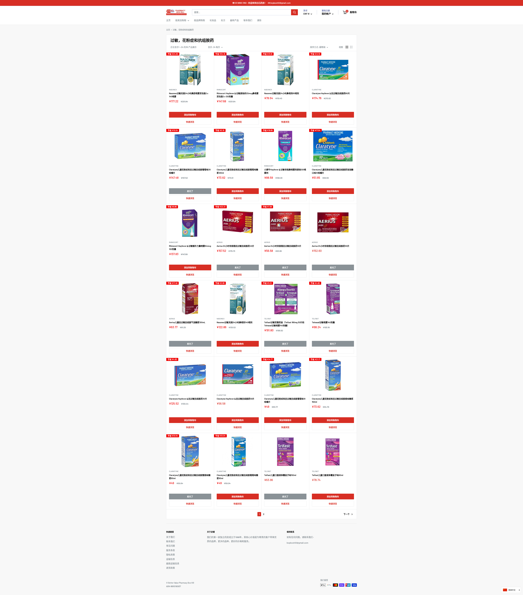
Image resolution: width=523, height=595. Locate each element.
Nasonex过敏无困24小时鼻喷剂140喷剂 (234, 322)
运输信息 (170, 559)
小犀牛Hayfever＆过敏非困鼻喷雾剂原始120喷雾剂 (285, 171)
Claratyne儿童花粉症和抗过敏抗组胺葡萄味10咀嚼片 (284, 400)
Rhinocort (221, 90)
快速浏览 (190, 122)
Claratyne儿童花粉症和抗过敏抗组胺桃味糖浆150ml (332, 400)
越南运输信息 (172, 563)
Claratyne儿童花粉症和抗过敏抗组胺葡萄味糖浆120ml (237, 171)
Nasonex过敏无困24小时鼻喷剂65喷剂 (281, 93)
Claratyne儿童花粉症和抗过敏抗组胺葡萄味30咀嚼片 (190, 171)
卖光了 (190, 191)
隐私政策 (170, 554)
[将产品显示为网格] (347, 47)
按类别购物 (180, 20)
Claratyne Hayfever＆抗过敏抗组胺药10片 (235, 398)
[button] (511, 590)
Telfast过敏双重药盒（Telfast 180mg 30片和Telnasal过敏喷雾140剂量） (284, 324)
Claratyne (316, 90)
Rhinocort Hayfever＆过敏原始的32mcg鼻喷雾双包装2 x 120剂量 (238, 95)
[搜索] (294, 12)
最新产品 (234, 20)
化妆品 (213, 20)
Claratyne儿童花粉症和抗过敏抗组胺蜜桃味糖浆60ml (189, 476)
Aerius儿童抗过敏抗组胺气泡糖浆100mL (187, 322)
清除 (259, 20)
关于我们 (170, 537)
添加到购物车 (190, 114)
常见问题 (170, 545)
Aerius (220, 242)
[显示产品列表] (351, 47)
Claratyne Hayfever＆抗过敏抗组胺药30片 (188, 398)
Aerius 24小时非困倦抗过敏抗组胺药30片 (330, 246)
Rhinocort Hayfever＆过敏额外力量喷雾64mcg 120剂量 (190, 247)
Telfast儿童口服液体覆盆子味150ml (280, 475)
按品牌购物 (199, 20)
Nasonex (173, 90)
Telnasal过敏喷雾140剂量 (323, 322)
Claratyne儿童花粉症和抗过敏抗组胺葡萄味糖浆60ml (237, 476)
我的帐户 (326, 13)
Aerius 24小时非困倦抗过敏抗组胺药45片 (235, 246)
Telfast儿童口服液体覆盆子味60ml (327, 475)
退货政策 (170, 567)
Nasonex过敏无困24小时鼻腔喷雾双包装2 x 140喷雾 (188, 95)
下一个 (346, 514)
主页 (168, 20)
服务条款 (170, 550)
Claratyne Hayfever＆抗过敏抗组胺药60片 (331, 93)
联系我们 (248, 20)
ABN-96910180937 (173, 586)
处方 (223, 20)
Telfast (267, 319)
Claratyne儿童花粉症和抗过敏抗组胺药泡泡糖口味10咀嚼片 (332, 171)
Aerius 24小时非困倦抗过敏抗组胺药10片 (282, 246)
